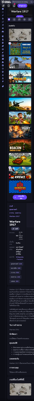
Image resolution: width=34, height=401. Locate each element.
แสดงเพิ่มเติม (21, 197)
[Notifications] (14, 6)
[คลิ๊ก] (3, 52)
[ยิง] (3, 68)
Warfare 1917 (14, 216)
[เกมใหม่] (3, 15)
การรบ (11, 213)
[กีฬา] (3, 46)
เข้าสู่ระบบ (22, 6)
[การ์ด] (3, 42)
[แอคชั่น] (3, 81)
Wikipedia (19, 257)
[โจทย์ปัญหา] (3, 59)
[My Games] (9, 6)
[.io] (3, 36)
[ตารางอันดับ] (3, 31)
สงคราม (18, 213)
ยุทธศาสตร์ (13, 209)
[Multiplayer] (3, 28)
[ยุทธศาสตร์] (3, 71)
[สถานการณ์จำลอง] (3, 75)
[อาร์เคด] (3, 78)
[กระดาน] (3, 39)
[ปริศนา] (3, 62)
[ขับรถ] (3, 49)
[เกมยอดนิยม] (3, 18)
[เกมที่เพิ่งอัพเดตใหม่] (3, 21)
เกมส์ (11, 206)
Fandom (20, 259)
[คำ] (3, 55)
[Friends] (3, 6)
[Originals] (3, 25)
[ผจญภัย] (3, 65)
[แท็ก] (3, 86)
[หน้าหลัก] (3, 8)
